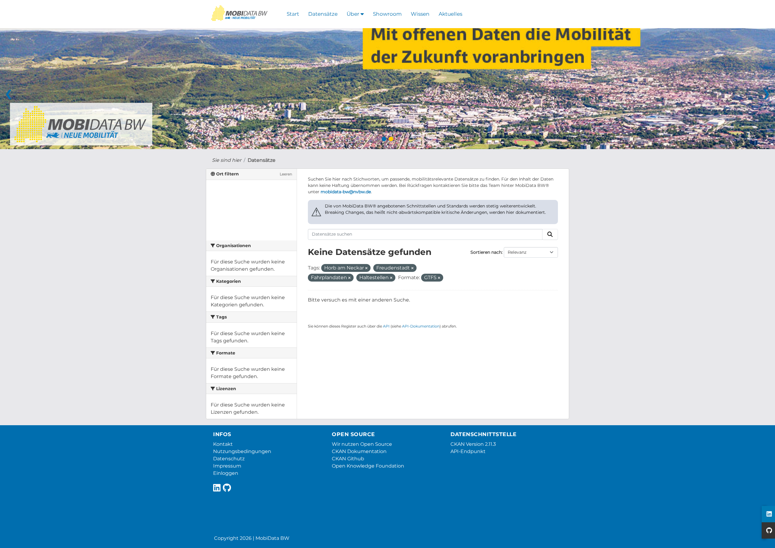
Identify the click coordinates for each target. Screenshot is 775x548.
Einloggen (225, 473)
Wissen (420, 14)
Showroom (387, 14)
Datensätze (323, 14)
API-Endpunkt (468, 451)
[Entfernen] (366, 268)
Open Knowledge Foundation (368, 466)
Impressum (227, 466)
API (386, 326)
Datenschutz (229, 459)
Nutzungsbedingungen (242, 451)
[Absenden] (550, 234)
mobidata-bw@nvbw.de (346, 191)
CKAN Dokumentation (359, 451)
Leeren (286, 174)
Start (293, 14)
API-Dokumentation (421, 326)
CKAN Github (348, 459)
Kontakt (223, 444)
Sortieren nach (486, 252)
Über (354, 14)
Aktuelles (450, 14)
